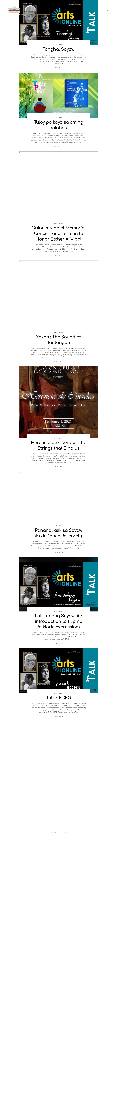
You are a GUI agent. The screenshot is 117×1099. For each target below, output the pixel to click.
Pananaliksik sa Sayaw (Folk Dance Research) (58, 533)
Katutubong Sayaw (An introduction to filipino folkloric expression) (58, 621)
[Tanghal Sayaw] (58, 22)
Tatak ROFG (58, 697)
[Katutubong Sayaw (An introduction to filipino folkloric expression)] (58, 584)
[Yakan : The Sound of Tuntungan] (58, 297)
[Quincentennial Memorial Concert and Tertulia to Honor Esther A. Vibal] (58, 187)
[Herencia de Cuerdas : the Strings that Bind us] (58, 402)
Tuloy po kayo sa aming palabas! (58, 125)
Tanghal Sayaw (58, 49)
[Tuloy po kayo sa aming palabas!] (58, 95)
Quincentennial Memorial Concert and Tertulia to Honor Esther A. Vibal (58, 234)
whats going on (58, 44)
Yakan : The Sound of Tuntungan (58, 340)
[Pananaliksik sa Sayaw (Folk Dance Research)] (58, 499)
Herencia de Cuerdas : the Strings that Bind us (58, 445)
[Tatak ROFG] (58, 670)
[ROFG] (14, 10)
